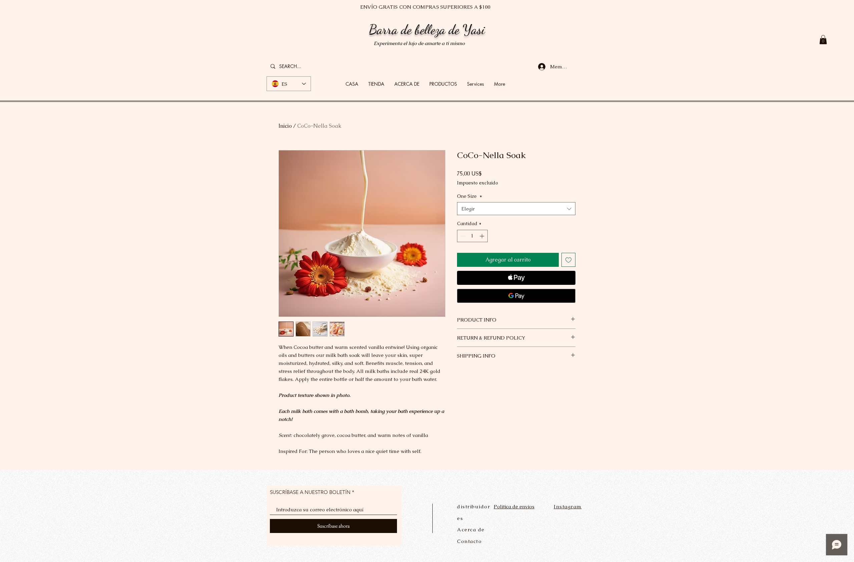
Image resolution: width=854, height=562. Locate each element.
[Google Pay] (516, 296)
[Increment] (482, 236)
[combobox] (516, 208)
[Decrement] (462, 236)
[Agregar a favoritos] (568, 260)
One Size (469, 196)
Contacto (469, 541)
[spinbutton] (472, 236)
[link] (823, 39)
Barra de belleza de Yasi (427, 29)
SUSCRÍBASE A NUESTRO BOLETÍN (310, 492)
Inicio (285, 125)
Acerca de (471, 529)
